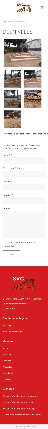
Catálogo (7, 360)
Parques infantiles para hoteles (18, 402)
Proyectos (7, 366)
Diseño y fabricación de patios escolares (22, 414)
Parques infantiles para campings (19, 408)
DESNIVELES (12, 21)
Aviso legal (8, 325)
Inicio (4, 21)
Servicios (7, 354)
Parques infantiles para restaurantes (20, 396)
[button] (42, 7)
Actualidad (8, 373)
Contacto (7, 379)
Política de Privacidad (13, 331)
